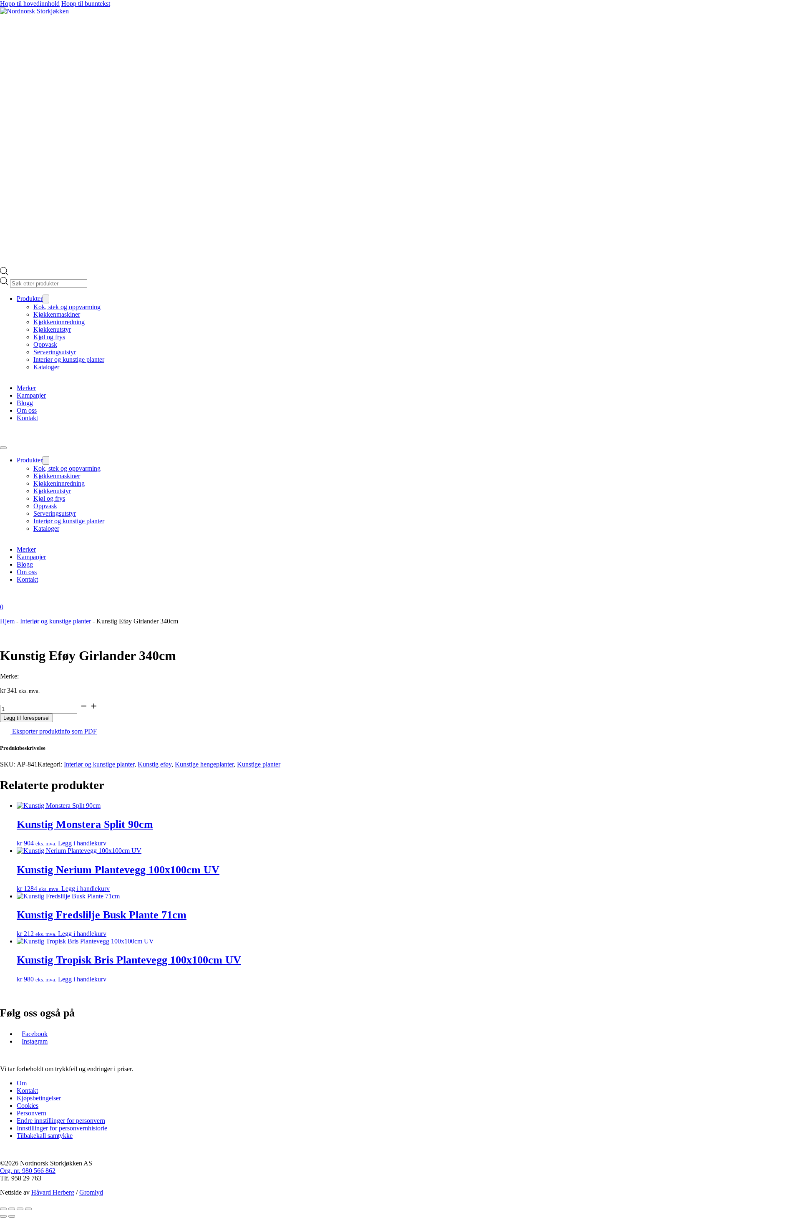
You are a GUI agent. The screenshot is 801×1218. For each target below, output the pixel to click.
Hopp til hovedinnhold (30, 3)
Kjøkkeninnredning (59, 321)
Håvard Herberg (52, 1192)
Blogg (25, 402)
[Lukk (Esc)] (28, 1209)
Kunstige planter (258, 764)
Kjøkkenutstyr (52, 329)
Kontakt (27, 417)
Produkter (30, 298)
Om (22, 1083)
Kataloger (46, 367)
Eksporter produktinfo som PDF (53, 731)
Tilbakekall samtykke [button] (45, 1135)
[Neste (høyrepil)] (11, 1216)
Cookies (27, 1105)
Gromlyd (91, 1192)
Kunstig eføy (154, 764)
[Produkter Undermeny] (46, 299)
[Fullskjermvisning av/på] (11, 1209)
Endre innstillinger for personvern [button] (61, 1120)
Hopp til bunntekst (85, 3)
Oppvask (45, 344)
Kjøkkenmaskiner (56, 314)
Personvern (31, 1113)
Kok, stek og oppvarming (67, 306)
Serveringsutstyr (54, 352)
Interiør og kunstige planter (68, 359)
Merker (26, 387)
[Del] (20, 1209)
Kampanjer (31, 395)
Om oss (27, 410)
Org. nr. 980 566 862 (27, 1170)
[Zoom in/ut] (3, 1209)
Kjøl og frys (49, 336)
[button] (400, 748)
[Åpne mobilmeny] (3, 447)
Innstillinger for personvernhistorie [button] (62, 1128)
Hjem (7, 621)
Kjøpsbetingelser (39, 1098)
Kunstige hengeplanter (204, 764)
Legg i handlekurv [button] (82, 843)
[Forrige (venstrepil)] (3, 1216)
